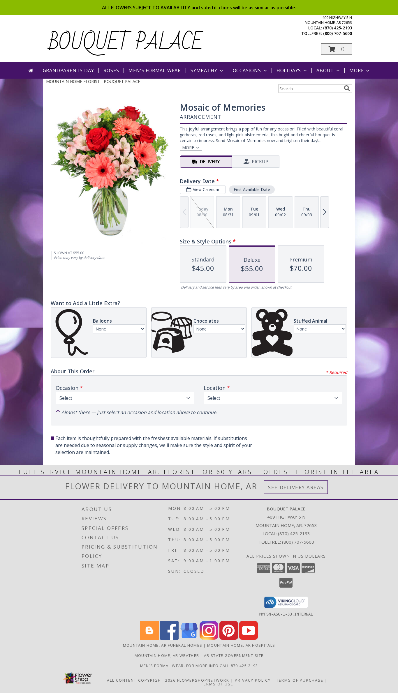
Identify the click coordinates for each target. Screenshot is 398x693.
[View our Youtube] (248, 638)
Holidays (289, 70)
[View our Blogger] (149, 638)
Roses (111, 70)
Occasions (247, 70)
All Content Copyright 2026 (141, 680)
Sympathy (204, 70)
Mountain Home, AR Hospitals (241, 645)
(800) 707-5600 (337, 33)
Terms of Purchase (299, 680)
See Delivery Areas (296, 487)
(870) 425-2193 (337, 28)
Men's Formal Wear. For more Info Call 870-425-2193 (199, 665)
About (325, 70)
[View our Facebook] (169, 638)
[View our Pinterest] (228, 638)
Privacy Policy (253, 680)
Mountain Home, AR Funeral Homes (162, 645)
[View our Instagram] (209, 638)
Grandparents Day (68, 70)
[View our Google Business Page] (189, 638)
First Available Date (252, 189)
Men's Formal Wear (154, 70)
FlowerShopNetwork (203, 680)
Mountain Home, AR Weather (167, 655)
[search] (347, 88)
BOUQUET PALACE (126, 42)
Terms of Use (217, 684)
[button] (336, 49)
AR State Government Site (233, 655)
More (356, 70)
